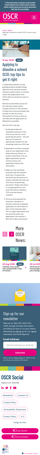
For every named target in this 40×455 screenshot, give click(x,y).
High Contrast (22, 431)
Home (4, 30)
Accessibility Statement (14, 409)
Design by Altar (20, 422)
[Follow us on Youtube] (14, 388)
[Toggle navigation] (34, 17)
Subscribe (20, 352)
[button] (4, 234)
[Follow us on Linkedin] (2, 388)
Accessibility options (31, 453)
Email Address (11, 339)
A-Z (22, 416)
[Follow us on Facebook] (11, 388)
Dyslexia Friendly (22, 437)
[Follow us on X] (6, 388)
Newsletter (8, 395)
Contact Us (23, 395)
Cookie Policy (9, 402)
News (10, 30)
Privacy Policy (18, 358)
